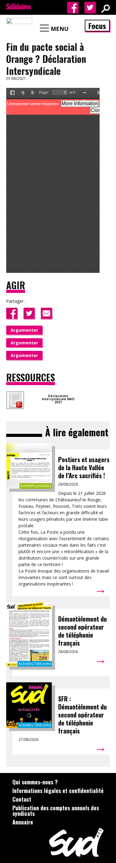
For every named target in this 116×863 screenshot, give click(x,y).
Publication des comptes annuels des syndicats (55, 810)
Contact (21, 799)
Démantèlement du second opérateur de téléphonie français (82, 630)
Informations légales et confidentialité (58, 791)
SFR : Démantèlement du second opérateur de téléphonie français (82, 714)
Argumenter (24, 330)
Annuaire (22, 822)
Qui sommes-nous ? (35, 782)
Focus (97, 25)
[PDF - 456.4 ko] (70, 393)
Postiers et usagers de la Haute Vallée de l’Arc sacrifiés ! (84, 467)
